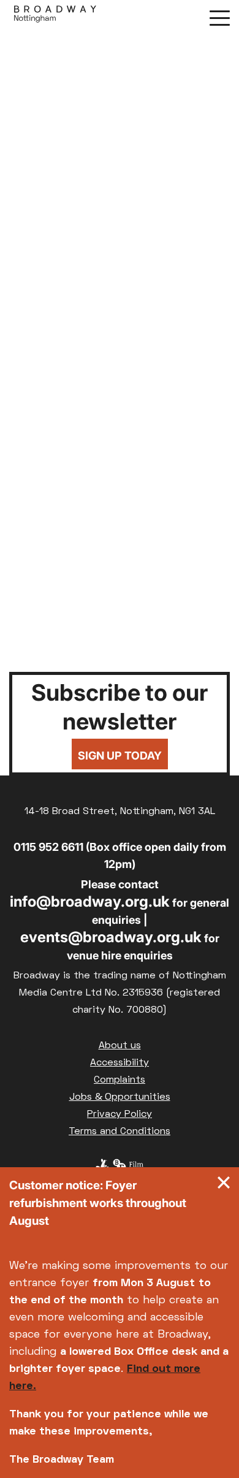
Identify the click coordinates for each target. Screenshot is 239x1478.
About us (120, 1046)
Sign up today (120, 755)
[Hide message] (224, 1185)
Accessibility (119, 1063)
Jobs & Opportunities (119, 1097)
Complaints (119, 1080)
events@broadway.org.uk (111, 937)
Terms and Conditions (119, 1131)
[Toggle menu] (220, 17)
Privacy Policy (119, 1114)
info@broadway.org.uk (90, 901)
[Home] (55, 17)
